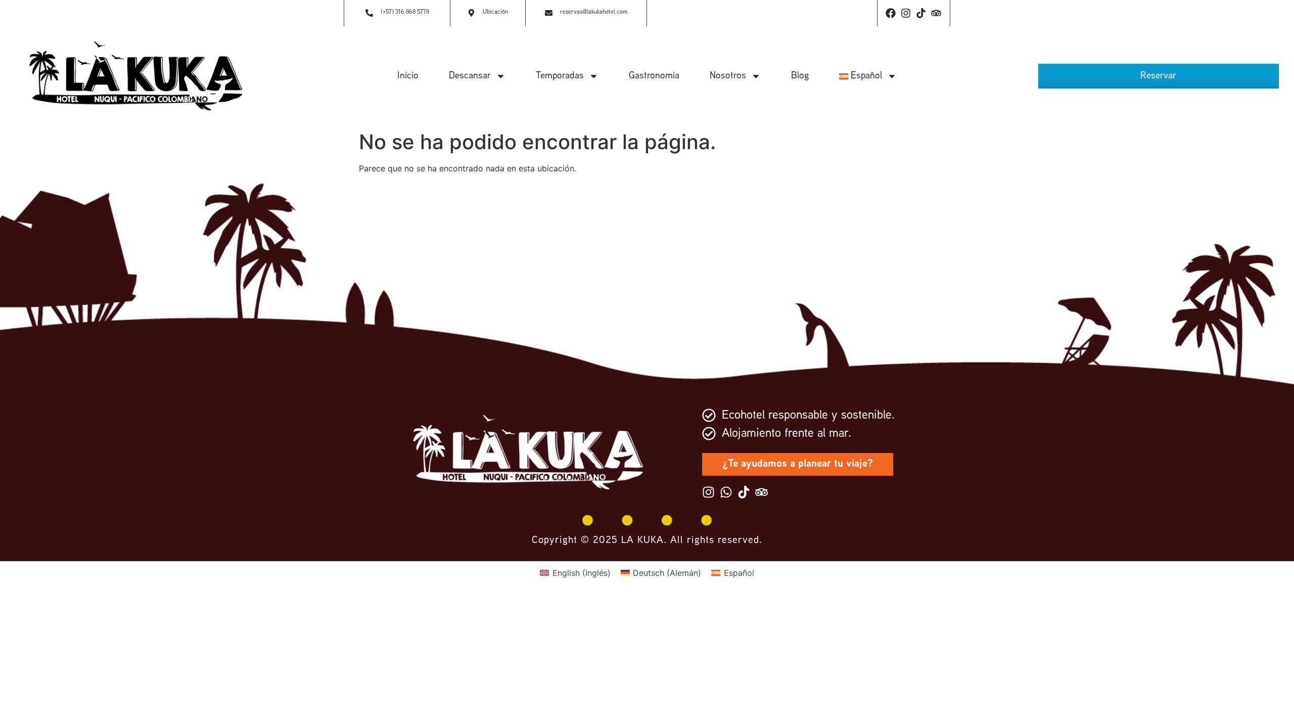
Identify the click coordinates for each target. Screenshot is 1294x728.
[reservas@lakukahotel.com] (548, 13)
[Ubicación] (471, 13)
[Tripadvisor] (936, 13)
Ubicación (495, 12)
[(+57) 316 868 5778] (369, 13)
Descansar (470, 76)
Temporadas (560, 76)
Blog (800, 76)
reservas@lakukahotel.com (593, 12)
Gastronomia (654, 76)
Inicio (408, 76)
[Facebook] (891, 13)
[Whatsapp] (726, 492)
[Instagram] (906, 13)
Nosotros (728, 76)
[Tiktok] (921, 13)
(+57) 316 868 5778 (405, 12)
